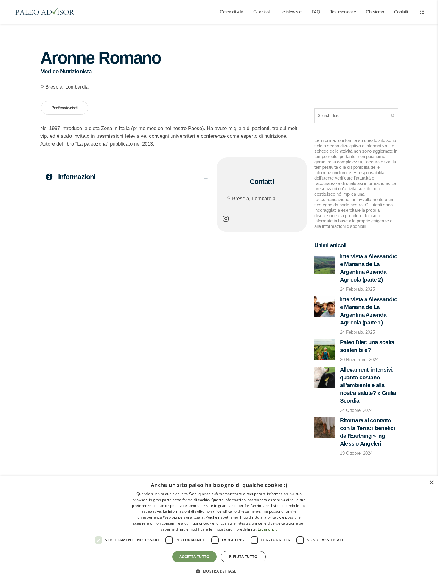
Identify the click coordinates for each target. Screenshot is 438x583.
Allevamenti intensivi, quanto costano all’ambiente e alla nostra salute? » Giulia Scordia (368, 385)
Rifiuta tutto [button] (243, 556)
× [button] (431, 482)
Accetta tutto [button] (194, 556)
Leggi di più (268, 529)
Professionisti (64, 107)
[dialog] (219, 529)
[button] (218, 571)
